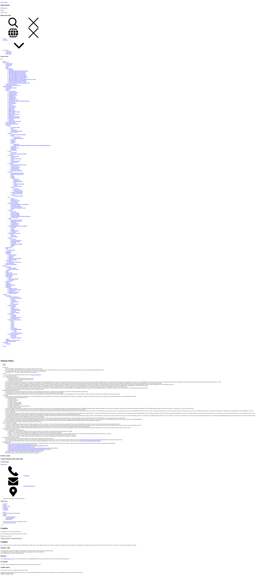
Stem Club (13, 211)
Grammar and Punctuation (16, 192)
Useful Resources (15, 301)
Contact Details (9, 63)
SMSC (12, 135)
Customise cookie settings (16, 538)
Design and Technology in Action (18, 207)
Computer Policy (12, 98)
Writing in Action (17, 189)
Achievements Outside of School (13, 340)
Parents (4, 265)
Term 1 (12, 320)
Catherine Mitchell (12, 254)
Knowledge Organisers (16, 317)
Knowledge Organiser (16, 310)
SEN (7, 248)
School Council (17, 137)
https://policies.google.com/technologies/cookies (90, 440)
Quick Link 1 (9, 51)
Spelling (13, 194)
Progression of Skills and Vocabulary (19, 153)
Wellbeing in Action (13, 288)
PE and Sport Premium (11, 122)
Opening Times (9, 272)
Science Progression (15, 214)
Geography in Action (15, 167)
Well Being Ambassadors (14, 292)
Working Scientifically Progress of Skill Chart (20, 216)
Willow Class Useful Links (17, 333)
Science (10, 210)
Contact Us (5, 40)
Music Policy (14, 152)
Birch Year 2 (11, 313)
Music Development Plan (11, 264)
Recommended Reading (16, 329)
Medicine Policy (12, 110)
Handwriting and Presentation (17, 173)
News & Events (6, 506)
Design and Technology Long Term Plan (19, 204)
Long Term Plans (14, 165)
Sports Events (14, 199)
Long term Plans (14, 304)
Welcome (8, 66)
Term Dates (8, 283)
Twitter (4, 38)
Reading (13, 177)
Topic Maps (13, 300)
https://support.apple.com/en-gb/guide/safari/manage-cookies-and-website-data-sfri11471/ (27, 449)
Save (12, 573)
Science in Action (15, 212)
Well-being (13, 149)
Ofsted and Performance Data (12, 123)
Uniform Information (10, 284)
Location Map (9, 64)
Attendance (8, 266)
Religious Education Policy (14, 117)
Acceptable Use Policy (13, 92)
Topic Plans (13, 316)
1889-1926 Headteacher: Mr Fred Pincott (17, 73)
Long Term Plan (14, 132)
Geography (11, 163)
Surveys (7, 282)
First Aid (10, 104)
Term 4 (12, 324)
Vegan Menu (11, 280)
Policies (7, 90)
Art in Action (14, 129)
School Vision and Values (11, 87)
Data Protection (12, 102)
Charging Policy (12, 96)
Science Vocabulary (15, 215)
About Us (5, 503)
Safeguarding (8, 252)
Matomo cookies (7, 558)
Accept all (8, 538)
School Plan (8, 88)
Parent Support (12, 250)
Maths (10, 218)
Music (10, 151)
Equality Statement (10, 263)
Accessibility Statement (11, 516)
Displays (13, 140)
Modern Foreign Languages (14, 111)
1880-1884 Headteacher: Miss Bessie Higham (18, 70)
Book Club (16, 179)
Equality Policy (12, 105)
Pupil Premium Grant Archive (15, 262)
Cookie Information (10, 518)
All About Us (6, 62)
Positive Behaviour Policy (14, 116)
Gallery (7, 339)
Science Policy (12, 120)
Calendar (8, 270)
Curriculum (8, 125)
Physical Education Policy (14, 114)
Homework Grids (15, 308)
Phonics (13, 176)
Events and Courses (13, 293)
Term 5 (12, 325)
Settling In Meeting (15, 312)
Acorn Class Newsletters (16, 298)
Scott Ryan (11, 257)
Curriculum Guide (15, 156)
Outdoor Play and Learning (11, 274)
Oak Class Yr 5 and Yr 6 (14, 334)
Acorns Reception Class (14, 296)
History (10, 238)
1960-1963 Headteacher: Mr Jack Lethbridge (18, 76)
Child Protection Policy (13, 99)
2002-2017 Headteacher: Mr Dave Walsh (17, 81)
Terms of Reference (13, 259)
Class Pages (8, 295)
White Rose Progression (16, 221)
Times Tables (14, 328)
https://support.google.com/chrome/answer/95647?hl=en (20, 444)
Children (5, 294)
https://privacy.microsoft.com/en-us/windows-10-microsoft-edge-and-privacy (25, 450)
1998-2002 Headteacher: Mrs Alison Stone (18, 80)
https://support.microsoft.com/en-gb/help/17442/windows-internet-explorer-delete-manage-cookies (29, 448)
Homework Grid (14, 318)
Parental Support (14, 224)
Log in (4, 346)
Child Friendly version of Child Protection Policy (19, 101)
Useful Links (8, 286)
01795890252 (26, 475)
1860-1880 (11, 69)
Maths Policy (11, 109)
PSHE (10, 133)
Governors (8, 253)
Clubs (7, 271)
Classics (15, 185)
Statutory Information (7, 86)
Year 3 (15, 330)
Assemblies (13, 141)
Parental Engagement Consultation (18, 134)
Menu (10, 277)
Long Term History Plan (16, 240)
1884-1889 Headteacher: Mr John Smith (17, 72)
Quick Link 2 (9, 52)
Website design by (9, 522)
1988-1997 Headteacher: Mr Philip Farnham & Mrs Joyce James (22, 79)
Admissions (8, 251)
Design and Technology (14, 203)
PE (9, 197)
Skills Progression (15, 147)
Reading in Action (18, 186)
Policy (12, 128)
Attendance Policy (12, 268)
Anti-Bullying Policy (13, 94)
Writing (12, 187)
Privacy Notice (12, 113)
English (10, 171)
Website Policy (9, 519)
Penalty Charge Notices (13, 269)
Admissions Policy (12, 93)
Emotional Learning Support (15, 289)
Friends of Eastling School (11, 84)
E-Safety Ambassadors (18, 138)
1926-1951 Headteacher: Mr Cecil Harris (17, 74)
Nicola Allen (11, 256)
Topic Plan (13, 311)
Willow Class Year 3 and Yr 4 (15, 319)
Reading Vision (17, 180)
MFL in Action (14, 236)
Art (9, 126)
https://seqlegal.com (36, 374)
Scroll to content (4, 2)
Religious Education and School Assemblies (18, 226)
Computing (11, 155)
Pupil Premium (9, 260)
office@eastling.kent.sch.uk (29, 486)
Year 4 (15, 331)
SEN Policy (11, 119)
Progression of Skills (15, 127)
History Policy (12, 108)
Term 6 (12, 327)
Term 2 (12, 322)
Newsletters (13, 306)
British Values (14, 150)
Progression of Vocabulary (16, 131)
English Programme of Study (17, 174)
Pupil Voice (13, 139)
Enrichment (13, 146)
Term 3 (12, 323)
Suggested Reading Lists (19, 183)
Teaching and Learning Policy (15, 121)
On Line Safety (14, 162)
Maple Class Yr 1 (12, 305)
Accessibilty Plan (12, 91)
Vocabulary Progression (16, 158)
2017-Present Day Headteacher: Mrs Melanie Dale (19, 82)
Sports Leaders (14, 201)
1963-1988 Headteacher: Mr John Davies (17, 78)
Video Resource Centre (11, 341)
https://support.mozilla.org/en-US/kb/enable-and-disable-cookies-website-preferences (26, 445)
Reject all (3, 538)
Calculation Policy (15, 223)
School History (9, 68)
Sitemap (5, 514)
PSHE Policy (11, 115)
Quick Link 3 (9, 53)
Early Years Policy (12, 103)
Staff (7, 67)
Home (4, 61)
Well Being (8, 287)
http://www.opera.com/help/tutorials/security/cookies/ (20, 446)
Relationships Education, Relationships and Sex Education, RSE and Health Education (32, 145)
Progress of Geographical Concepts (18, 164)
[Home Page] (4, 8)
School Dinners (9, 276)
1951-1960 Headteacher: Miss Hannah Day (18, 75)
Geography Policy (12, 107)
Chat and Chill (12, 290)
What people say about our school (13, 85)
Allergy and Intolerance (13, 278)
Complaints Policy (12, 97)
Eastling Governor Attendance (15, 258)
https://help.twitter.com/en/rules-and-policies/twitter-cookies (92, 439)
